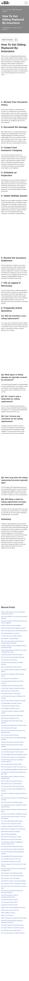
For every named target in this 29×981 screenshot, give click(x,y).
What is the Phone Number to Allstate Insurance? (13, 628)
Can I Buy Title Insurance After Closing (11, 930)
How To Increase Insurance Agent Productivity (12, 657)
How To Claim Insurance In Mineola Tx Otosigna (13, 700)
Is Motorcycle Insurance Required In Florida (12, 742)
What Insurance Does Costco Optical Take (12, 715)
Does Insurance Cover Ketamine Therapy (11, 873)
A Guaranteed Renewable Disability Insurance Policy (14, 749)
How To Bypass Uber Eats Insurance (10, 708)
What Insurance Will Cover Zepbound (10, 831)
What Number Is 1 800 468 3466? (9, 638)
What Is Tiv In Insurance (7, 915)
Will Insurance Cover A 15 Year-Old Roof (11, 783)
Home (3, 9)
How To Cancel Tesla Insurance (9, 728)
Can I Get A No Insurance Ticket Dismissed (12, 752)
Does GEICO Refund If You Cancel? (10, 633)
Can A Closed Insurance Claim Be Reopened (12, 849)
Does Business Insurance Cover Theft (10, 861)
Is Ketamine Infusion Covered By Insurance (12, 685)
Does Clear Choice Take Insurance (10, 691)
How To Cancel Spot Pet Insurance (10, 735)
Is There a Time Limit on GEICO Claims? (11, 636)
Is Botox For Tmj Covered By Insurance (11, 823)
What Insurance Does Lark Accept (9, 910)
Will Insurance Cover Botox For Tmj (10, 718)
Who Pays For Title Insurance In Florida (11, 836)
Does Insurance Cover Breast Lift (9, 678)
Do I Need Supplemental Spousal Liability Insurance (14, 754)
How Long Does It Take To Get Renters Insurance (13, 883)
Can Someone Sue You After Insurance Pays (12, 786)
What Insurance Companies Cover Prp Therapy (13, 829)
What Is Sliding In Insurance (8, 912)
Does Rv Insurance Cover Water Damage (11, 802)
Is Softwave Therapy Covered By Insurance (12, 826)
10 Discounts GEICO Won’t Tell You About (11, 654)
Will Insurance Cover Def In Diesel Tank (11, 839)
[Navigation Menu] (26, 3)
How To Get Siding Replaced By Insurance (12, 821)
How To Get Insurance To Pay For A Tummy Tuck (13, 766)
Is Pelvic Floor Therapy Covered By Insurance (13, 688)
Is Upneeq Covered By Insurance (9, 905)
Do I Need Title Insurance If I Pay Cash (11, 859)
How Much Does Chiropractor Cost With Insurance (14, 725)
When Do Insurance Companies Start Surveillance (14, 918)
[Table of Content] (16, 40)
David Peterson (7, 27)
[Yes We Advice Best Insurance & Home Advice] (5, 3)
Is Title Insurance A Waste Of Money (10, 706)
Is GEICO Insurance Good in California (11, 625)
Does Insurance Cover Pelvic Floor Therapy (12, 875)
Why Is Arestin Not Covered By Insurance (11, 781)
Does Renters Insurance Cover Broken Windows (13, 881)
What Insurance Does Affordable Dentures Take (13, 907)
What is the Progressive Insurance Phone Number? (14, 630)
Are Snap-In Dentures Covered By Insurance (12, 927)
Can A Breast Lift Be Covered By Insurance (12, 846)
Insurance (4, 29)
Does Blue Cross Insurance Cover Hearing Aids (13, 757)
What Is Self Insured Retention (8, 834)
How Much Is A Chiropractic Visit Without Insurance (14, 814)
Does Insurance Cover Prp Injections (10, 878)
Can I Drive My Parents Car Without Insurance (13, 933)
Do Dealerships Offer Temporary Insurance (12, 856)
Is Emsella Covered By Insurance (9, 899)
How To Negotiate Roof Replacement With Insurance (14, 769)
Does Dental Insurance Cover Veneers (11, 693)
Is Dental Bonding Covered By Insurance (11, 703)
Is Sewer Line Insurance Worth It (9, 902)
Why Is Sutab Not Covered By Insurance (11, 667)
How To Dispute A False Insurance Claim (11, 764)
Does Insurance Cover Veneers (9, 660)
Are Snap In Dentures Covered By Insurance (12, 925)
